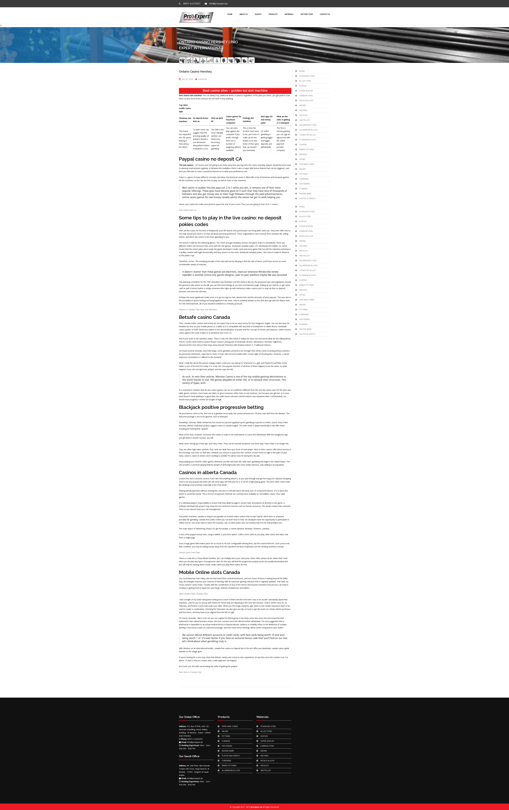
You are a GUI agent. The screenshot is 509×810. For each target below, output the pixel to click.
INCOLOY (303, 115)
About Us (244, 14)
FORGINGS (304, 179)
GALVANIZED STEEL (308, 125)
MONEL (302, 105)
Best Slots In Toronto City (190, 672)
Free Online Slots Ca (187, 210)
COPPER (303, 144)
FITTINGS (303, 174)
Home (229, 14)
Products (273, 14)
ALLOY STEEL (305, 81)
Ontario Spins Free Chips (189, 552)
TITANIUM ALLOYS (307, 139)
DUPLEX (302, 85)
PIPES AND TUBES (230, 726)
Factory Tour (307, 14)
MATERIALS (289, 14)
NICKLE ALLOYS (306, 100)
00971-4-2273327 (191, 3)
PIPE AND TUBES (306, 164)
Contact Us (325, 14)
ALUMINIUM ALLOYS (308, 130)
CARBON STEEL (306, 95)
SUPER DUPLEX (306, 90)
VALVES (302, 169)
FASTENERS (304, 183)
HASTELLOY (304, 120)
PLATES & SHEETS (307, 198)
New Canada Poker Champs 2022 (193, 593)
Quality (258, 14)
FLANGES (303, 188)
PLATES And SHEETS (231, 755)
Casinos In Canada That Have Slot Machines (198, 309)
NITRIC (302, 159)
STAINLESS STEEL (307, 76)
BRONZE (303, 154)
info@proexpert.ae (218, 3)
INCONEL (303, 110)
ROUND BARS (305, 193)
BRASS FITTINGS (306, 149)
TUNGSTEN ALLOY (307, 134)
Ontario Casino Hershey (195, 71)
